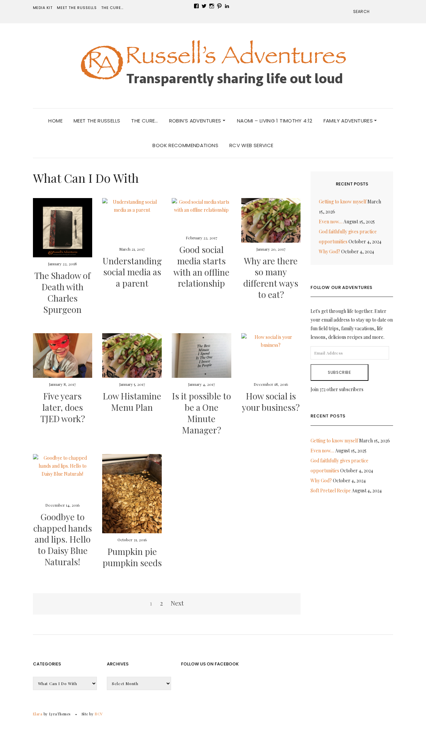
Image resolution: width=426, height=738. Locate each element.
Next (177, 603)
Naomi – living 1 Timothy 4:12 (275, 120)
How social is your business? (271, 401)
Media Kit (43, 7)
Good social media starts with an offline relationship (201, 266)
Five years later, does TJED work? (62, 407)
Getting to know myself (342, 201)
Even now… (330, 221)
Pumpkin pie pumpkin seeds (132, 557)
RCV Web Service (251, 145)
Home (55, 120)
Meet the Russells (77, 7)
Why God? (329, 251)
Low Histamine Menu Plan (132, 401)
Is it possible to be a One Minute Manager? (201, 412)
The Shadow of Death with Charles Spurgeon (62, 292)
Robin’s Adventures (196, 120)
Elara (38, 713)
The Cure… (112, 7)
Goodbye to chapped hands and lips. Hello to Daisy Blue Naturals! (62, 539)
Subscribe (339, 372)
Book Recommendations (185, 145)
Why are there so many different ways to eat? (270, 277)
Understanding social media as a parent (132, 272)
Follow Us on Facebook (210, 664)
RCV (99, 713)
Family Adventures (348, 120)
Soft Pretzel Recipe (331, 490)
